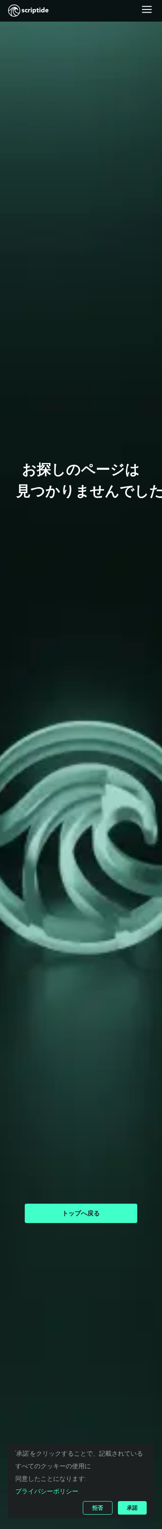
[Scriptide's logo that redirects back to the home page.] (28, 10)
